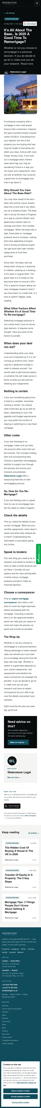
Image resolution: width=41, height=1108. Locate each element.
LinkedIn (12, 952)
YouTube (31, 949)
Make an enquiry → (18, 742)
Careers (5, 1031)
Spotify (4, 952)
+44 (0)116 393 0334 (9, 987)
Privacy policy (7, 1037)
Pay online (6, 1034)
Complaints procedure (10, 1040)
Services (5, 1005)
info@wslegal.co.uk (10, 990)
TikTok (23, 949)
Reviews (5, 1018)
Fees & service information (12, 1008)
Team (4, 1024)
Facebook (6, 949)
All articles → (33, 833)
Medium (20, 952)
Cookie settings (7, 1043)
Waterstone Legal (13, 475)
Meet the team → (14, 777)
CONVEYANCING (11, 19)
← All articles (9, 13)
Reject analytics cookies (20, 1091)
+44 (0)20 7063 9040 (9, 984)
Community (6, 1021)
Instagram (15, 949)
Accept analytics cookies (20, 1096)
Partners (5, 1012)
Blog (3, 1027)
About (4, 1015)
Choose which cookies (20, 1102)
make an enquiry (30, 815)
